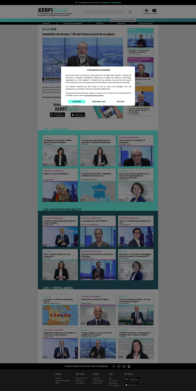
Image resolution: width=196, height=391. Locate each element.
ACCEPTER (77, 101)
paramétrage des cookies (94, 95)
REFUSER (120, 101)
